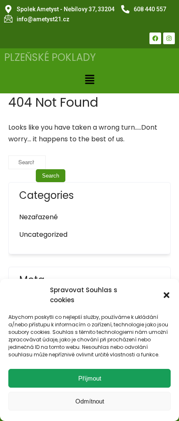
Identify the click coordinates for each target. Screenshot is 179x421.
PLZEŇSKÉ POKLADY (50, 57)
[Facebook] (155, 38)
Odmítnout (89, 401)
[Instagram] (169, 38)
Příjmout (89, 378)
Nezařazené (38, 217)
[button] (166, 295)
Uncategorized (43, 234)
